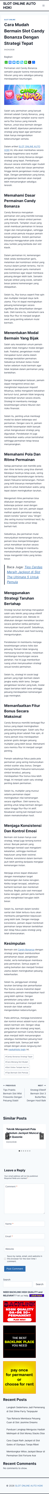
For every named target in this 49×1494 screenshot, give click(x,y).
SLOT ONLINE (9, 20)
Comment (11, 1186)
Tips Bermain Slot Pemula (16, 1073)
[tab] (19, 1151)
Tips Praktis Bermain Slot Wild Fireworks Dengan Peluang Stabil (12, 1093)
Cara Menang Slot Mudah (16, 1062)
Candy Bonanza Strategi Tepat (18, 1057)
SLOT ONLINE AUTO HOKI (29, 1485)
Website (9, 1249)
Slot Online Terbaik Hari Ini (17, 1067)
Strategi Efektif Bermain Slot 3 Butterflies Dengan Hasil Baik (36, 1093)
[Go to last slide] (7, 1136)
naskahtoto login (17, 1049)
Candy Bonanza (26, 949)
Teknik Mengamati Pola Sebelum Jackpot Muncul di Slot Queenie (23, 1133)
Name (9, 1224)
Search (6, 1279)
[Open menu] (43, 5)
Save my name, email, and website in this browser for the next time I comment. (24, 1259)
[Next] (42, 1136)
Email (9, 1236)
